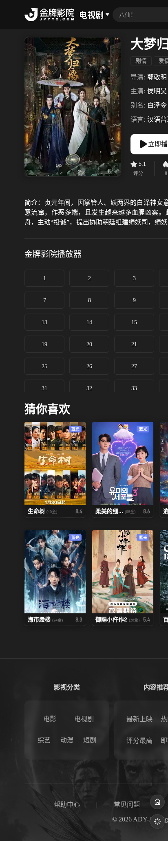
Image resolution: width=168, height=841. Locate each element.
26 (89, 366)
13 (44, 322)
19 (44, 344)
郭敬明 (157, 77)
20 (89, 344)
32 (89, 388)
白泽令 (157, 105)
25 (44, 366)
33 (134, 388)
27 (134, 366)
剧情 (141, 61)
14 (89, 322)
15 (134, 322)
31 (44, 388)
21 (134, 344)
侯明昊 (157, 91)
